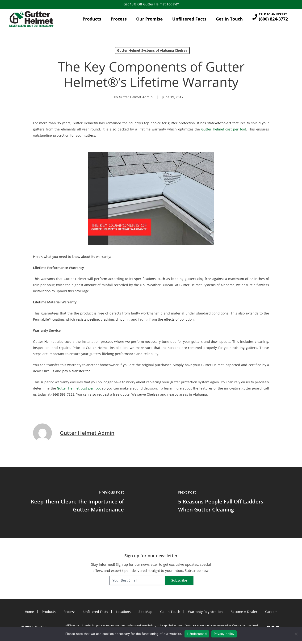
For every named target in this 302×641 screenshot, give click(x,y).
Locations (123, 611)
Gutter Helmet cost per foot (223, 129)
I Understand (197, 634)
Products (49, 611)
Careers (271, 611)
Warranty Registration (205, 611)
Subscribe (179, 580)
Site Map (145, 611)
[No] (296, 634)
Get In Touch (170, 611)
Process (69, 611)
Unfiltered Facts (95, 611)
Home (29, 611)
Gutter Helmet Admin (136, 97)
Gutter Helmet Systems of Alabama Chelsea (152, 50)
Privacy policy (224, 634)
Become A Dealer (244, 611)
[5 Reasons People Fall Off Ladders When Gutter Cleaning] (226, 502)
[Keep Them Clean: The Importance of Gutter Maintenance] (75, 502)
